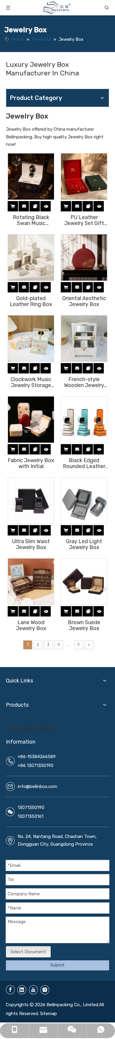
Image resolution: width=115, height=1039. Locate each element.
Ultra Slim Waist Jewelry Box (31, 544)
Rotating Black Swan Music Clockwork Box (31, 220)
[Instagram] (44, 989)
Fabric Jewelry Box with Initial (31, 463)
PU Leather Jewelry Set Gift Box (84, 220)
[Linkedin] (21, 989)
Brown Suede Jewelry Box (84, 625)
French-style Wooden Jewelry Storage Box (84, 382)
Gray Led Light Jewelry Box (84, 544)
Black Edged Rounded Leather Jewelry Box (84, 463)
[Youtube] (33, 989)
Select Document (28, 951)
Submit (57, 965)
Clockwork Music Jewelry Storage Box (31, 382)
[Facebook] (10, 989)
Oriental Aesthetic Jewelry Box (84, 301)
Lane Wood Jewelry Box (31, 625)
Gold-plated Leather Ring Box (31, 301)
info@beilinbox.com (37, 786)
